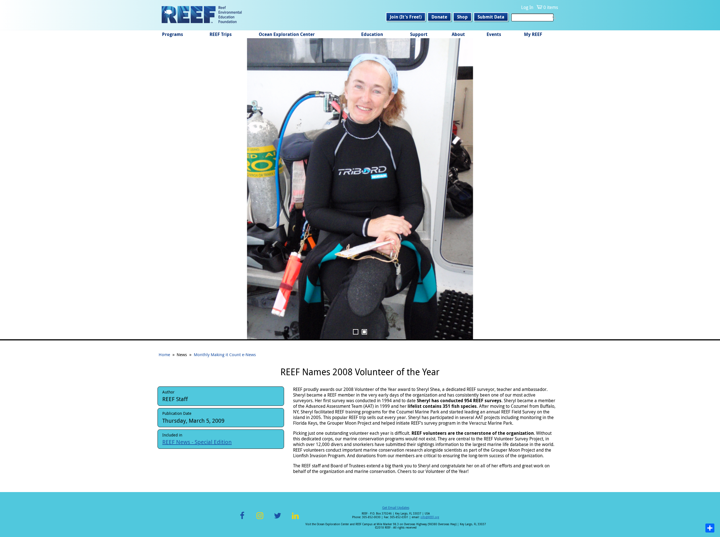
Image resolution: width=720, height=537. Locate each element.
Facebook (242, 519)
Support (419, 34)
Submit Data (491, 17)
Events (494, 34)
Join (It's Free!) (406, 17)
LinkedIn (295, 519)
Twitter (278, 519)
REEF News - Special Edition (197, 442)
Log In (527, 7)
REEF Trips (221, 34)
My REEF (533, 34)
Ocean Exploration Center (287, 34)
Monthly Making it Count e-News (225, 354)
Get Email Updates (395, 507)
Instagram (260, 519)
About (458, 34)
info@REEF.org (429, 517)
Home (164, 354)
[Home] (202, 15)
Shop (462, 17)
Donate (439, 17)
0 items (550, 7)
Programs (172, 34)
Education (372, 34)
